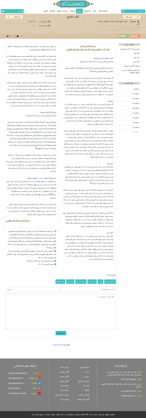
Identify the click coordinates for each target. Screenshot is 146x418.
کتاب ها (86, 385)
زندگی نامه (65, 367)
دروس (79, 10)
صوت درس (122, 36)
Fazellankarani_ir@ (16, 383)
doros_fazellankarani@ (18, 373)
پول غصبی (70, 281)
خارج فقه (132, 27)
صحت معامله (60, 281)
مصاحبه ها (65, 385)
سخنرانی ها (64, 390)
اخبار (94, 10)
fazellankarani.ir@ (16, 378)
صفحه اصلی (102, 10)
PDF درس (134, 36)
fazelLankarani (15, 388)
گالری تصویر (64, 372)
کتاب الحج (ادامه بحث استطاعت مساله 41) (122, 30)
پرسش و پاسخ (62, 10)
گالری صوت (64, 376)
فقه (138, 27)
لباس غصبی (92, 281)
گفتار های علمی (83, 399)
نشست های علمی (62, 394)
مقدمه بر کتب (84, 394)
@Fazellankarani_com (17, 393)
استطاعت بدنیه (80, 281)
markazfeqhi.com (128, 395)
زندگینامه (87, 10)
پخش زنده (65, 399)
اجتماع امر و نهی (110, 281)
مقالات (86, 390)
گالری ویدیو (64, 381)
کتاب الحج (122, 27)
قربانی (100, 281)
